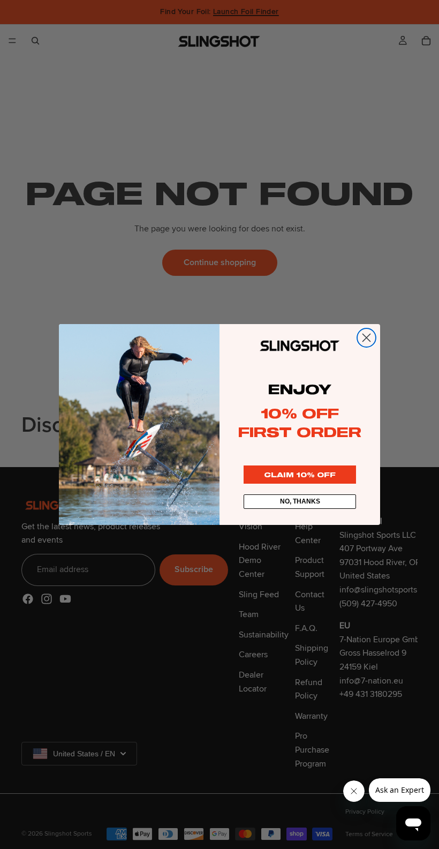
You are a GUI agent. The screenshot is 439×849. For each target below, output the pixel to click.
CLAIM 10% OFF (300, 474)
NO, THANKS (300, 501)
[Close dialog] (366, 337)
